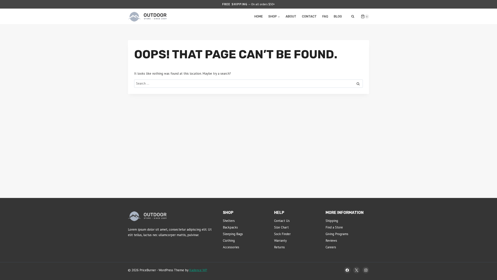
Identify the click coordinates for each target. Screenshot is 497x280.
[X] (356, 270)
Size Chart (281, 227)
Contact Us (282, 221)
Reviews (331, 240)
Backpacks (230, 227)
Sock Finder (282, 234)
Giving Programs (337, 234)
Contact (309, 16)
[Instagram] (365, 270)
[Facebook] (347, 270)
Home (258, 16)
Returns (279, 247)
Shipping (332, 221)
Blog (338, 16)
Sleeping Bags (233, 234)
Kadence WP (198, 270)
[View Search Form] (353, 16)
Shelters (229, 221)
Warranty (280, 240)
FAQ (325, 16)
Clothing (229, 240)
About (291, 16)
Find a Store (334, 227)
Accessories (231, 247)
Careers (331, 247)
